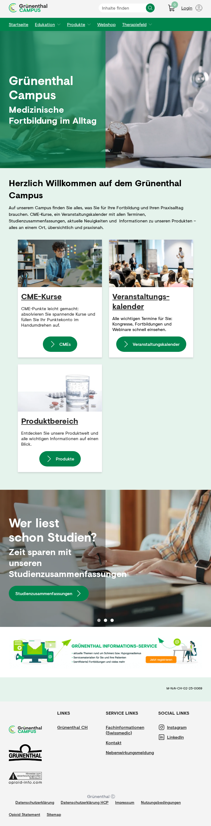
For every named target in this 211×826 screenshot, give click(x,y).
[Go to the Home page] (28, 7)
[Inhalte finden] (150, 8)
